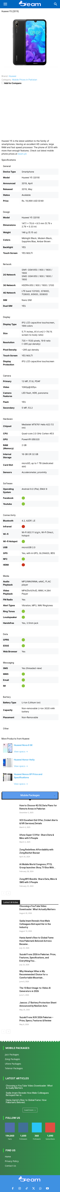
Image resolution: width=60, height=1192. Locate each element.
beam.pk (22, 153)
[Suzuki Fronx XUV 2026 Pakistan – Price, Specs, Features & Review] (9, 1021)
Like (10, 1124)
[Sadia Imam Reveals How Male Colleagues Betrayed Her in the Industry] (9, 924)
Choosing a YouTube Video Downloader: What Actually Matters (29, 1086)
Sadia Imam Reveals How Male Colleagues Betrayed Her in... (27, 1094)
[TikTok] (26, 1188)
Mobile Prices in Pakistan (24, 79)
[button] (5, 4)
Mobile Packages (17, 1048)
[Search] (55, 4)
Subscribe (50, 1124)
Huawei (25, 738)
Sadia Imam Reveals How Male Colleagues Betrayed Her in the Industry (35, 924)
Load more (29, 1110)
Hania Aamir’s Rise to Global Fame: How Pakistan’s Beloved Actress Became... (36, 940)
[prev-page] (3, 893)
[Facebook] (12, 1188)
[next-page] (8, 893)
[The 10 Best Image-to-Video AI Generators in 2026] (9, 991)
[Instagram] (19, 1188)
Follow (23, 1124)
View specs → (21, 751)
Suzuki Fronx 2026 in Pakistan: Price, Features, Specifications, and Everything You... (37, 957)
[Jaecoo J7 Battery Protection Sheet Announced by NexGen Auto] (9, 1006)
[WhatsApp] (40, 1188)
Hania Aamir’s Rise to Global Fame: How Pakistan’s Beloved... (26, 1101)
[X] (33, 1188)
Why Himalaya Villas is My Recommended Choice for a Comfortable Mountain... (33, 974)
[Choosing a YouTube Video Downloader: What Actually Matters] (9, 910)
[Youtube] (47, 1188)
